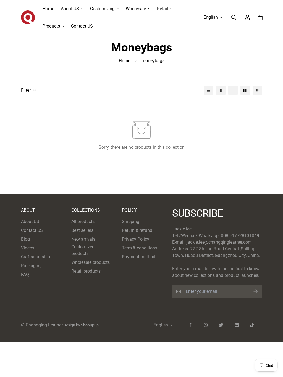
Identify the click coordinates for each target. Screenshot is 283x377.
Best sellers (82, 230)
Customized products (83, 250)
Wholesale (136, 8)
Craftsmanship (35, 256)
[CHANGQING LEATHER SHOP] (28, 17)
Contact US (82, 26)
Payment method (138, 256)
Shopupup (90, 325)
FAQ (25, 274)
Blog (25, 239)
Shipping (130, 221)
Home (48, 8)
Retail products (86, 271)
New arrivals (83, 239)
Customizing (102, 8)
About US (70, 8)
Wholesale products (90, 262)
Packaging (31, 265)
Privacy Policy (135, 239)
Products (51, 26)
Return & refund (137, 230)
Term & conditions (139, 248)
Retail (162, 8)
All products (83, 221)
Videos (27, 248)
